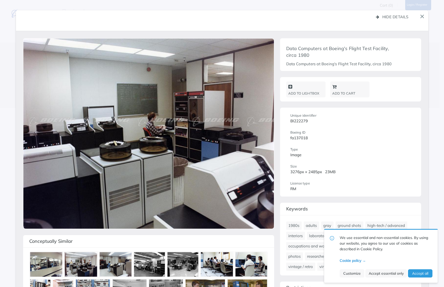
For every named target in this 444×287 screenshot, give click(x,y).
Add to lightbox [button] (303, 93)
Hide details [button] (395, 16)
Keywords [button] (297, 209)
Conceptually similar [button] (51, 241)
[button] (422, 16)
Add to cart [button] (344, 93)
